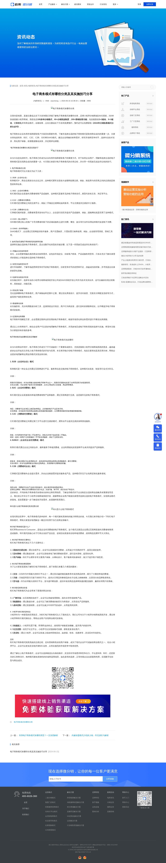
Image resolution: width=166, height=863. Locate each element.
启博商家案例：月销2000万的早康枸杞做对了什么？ (137, 269)
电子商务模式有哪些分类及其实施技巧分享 (52, 86)
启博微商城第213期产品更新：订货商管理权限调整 (137, 251)
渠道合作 (90, 4)
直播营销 (110, 811)
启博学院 (95, 798)
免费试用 (149, 4)
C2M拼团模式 (50, 830)
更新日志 (125, 807)
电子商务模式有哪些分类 (23, 722)
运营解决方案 (72, 821)
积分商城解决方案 (74, 807)
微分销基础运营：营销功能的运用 (135, 210)
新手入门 (125, 798)
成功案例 (77, 4)
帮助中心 (125, 802)
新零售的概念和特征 (129, 273)
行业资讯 (103, 4)
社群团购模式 (50, 825)
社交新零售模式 (51, 821)
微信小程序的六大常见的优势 (132, 256)
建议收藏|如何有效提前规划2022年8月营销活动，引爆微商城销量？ (137, 243)
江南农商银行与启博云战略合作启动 (135, 278)
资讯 (25, 86)
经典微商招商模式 (52, 807)
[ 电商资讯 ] (37, 101)
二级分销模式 (50, 798)
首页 (40, 4)
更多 (114, 4)
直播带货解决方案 (74, 811)
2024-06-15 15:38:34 (69, 101)
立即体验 (110, 779)
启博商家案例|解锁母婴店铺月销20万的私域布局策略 (137, 247)
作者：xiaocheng (51, 101)
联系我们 (25, 815)
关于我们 (25, 808)
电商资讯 (31, 86)
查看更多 (150, 103)
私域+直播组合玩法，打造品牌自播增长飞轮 (137, 282)
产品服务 (51, 4)
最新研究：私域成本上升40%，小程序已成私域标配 (137, 264)
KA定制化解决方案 (74, 816)
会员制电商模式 (51, 816)
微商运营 (110, 807)
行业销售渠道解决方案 (75, 825)
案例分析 (95, 811)
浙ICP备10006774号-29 (83, 852)
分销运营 (110, 802)
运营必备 (95, 807)
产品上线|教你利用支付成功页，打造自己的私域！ (137, 260)
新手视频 (95, 802)
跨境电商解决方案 (74, 798)
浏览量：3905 (85, 101)
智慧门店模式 (50, 802)
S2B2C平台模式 (51, 811)
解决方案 (64, 4)
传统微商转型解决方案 (75, 802)
